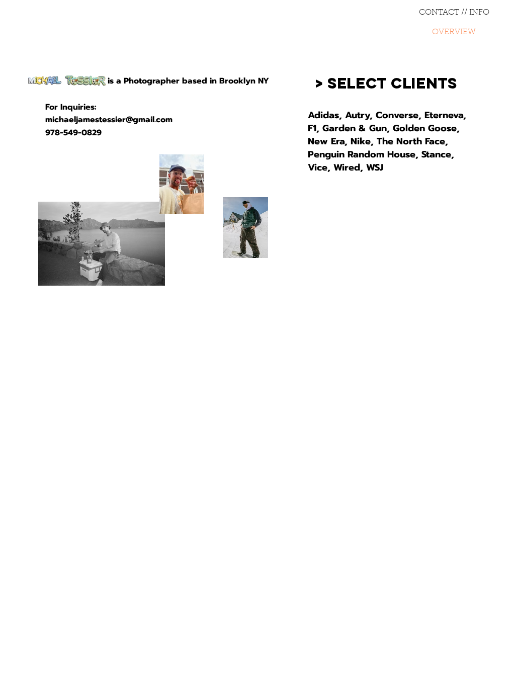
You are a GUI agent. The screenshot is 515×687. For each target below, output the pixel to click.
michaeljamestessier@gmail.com (109, 120)
